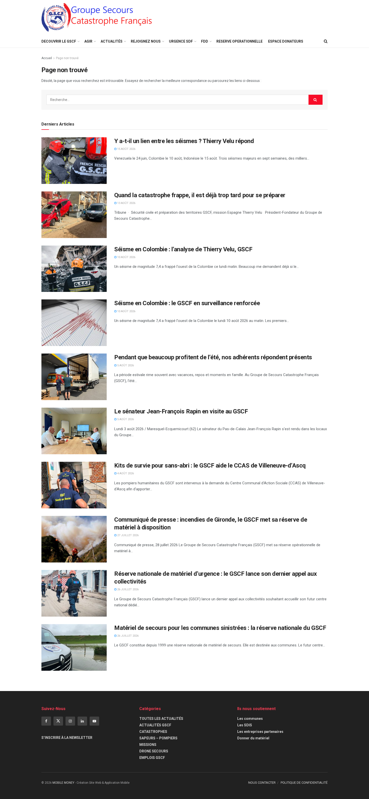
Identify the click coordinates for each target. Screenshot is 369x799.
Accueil (46, 58)
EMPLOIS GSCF (152, 758)
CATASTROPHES (153, 732)
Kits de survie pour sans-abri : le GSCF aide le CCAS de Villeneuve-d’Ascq (210, 465)
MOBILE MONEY (63, 782)
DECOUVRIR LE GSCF (58, 41)
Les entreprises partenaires (260, 732)
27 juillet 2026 (127, 535)
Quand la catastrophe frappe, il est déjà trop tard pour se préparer (199, 195)
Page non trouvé (67, 58)
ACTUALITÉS (111, 41)
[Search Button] (326, 41)
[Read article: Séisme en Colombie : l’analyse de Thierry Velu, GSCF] (74, 269)
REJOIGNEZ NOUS (146, 41)
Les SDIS (244, 725)
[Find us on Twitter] (58, 721)
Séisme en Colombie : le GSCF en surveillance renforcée (187, 303)
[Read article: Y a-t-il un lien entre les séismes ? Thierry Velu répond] (74, 160)
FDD (204, 41)
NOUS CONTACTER (262, 782)
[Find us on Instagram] (70, 721)
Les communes (250, 719)
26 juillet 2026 (127, 589)
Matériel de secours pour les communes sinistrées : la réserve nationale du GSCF (220, 627)
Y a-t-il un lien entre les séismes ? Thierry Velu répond (184, 141)
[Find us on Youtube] (94, 721)
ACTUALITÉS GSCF (155, 725)
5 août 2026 (125, 365)
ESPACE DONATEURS (285, 41)
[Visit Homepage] (96, 17)
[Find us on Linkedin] (82, 721)
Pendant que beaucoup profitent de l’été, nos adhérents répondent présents (213, 357)
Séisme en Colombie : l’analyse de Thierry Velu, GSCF (183, 249)
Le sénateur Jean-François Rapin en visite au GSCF (181, 411)
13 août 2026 (125, 203)
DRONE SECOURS (153, 751)
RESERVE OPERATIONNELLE (239, 41)
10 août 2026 (125, 257)
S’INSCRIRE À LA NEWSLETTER (66, 738)
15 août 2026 (125, 149)
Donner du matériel (253, 738)
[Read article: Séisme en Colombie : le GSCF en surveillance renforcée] (74, 322)
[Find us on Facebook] (46, 721)
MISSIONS (147, 745)
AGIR (88, 41)
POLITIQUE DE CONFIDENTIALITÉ (304, 782)
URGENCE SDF (181, 41)
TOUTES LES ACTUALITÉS (161, 719)
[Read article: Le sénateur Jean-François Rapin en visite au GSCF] (74, 431)
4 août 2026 (125, 473)
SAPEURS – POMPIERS (158, 738)
